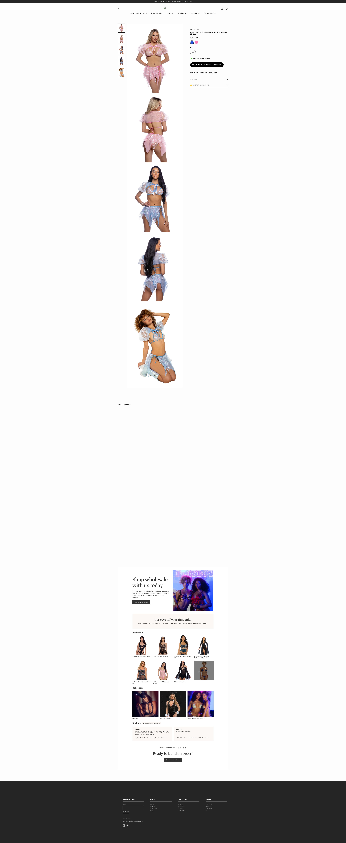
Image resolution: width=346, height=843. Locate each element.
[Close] (193, 401)
